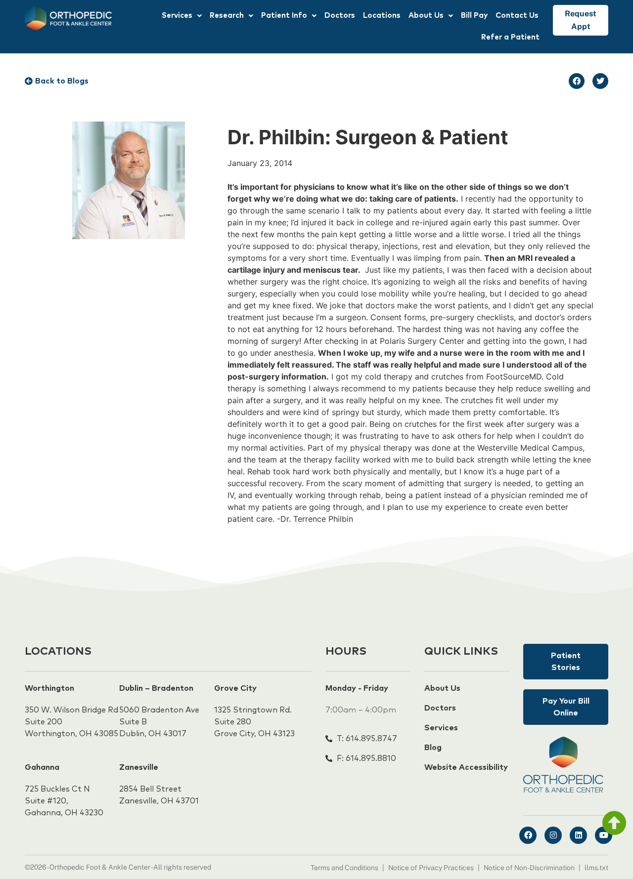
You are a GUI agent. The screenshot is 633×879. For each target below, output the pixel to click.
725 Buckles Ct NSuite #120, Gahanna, (57, 801)
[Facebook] (577, 81)
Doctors (339, 15)
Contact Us (517, 15)
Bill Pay (474, 15)
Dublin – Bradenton (156, 688)
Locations (382, 15)
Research (227, 15)
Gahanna (42, 767)
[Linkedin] (578, 835)
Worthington (49, 688)
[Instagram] (553, 835)
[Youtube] (603, 835)
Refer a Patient (510, 37)
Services (177, 15)
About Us (426, 15)
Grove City (235, 688)
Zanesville (138, 767)
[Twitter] (600, 81)
